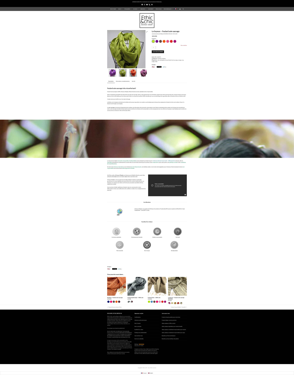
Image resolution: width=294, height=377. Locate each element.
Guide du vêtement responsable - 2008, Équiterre (164, 160)
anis (158, 60)
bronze (166, 60)
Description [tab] (111, 81)
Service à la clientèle (139, 338)
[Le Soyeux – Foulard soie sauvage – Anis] (122, 73)
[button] (180, 9)
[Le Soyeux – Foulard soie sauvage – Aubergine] (143, 73)
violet (156, 61)
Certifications (137, 317)
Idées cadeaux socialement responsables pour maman (174, 329)
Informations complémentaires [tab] (123, 81)
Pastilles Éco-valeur (139, 329)
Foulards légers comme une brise (169, 320)
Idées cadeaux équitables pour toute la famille (172, 326)
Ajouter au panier (158, 51)
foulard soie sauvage (173, 60)
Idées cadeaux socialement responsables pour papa (173, 332)
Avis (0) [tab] (133, 81)
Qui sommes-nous (139, 335)
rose (183, 60)
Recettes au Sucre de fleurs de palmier (170, 338)
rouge (153, 61)
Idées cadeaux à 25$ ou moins (168, 323)
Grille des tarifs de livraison (141, 320)
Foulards (164, 58)
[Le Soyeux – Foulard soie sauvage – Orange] (133, 73)
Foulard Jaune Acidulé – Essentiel (178, 307)
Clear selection (184, 45)
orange (179, 60)
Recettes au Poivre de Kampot (168, 335)
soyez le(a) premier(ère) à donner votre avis (167, 33)
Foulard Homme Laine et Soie (114, 307)
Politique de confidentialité (140, 332)
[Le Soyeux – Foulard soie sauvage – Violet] (112, 73)
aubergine (162, 60)
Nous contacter (138, 326)
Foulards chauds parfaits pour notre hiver (171, 317)
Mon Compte (137, 323)
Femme (159, 58)
